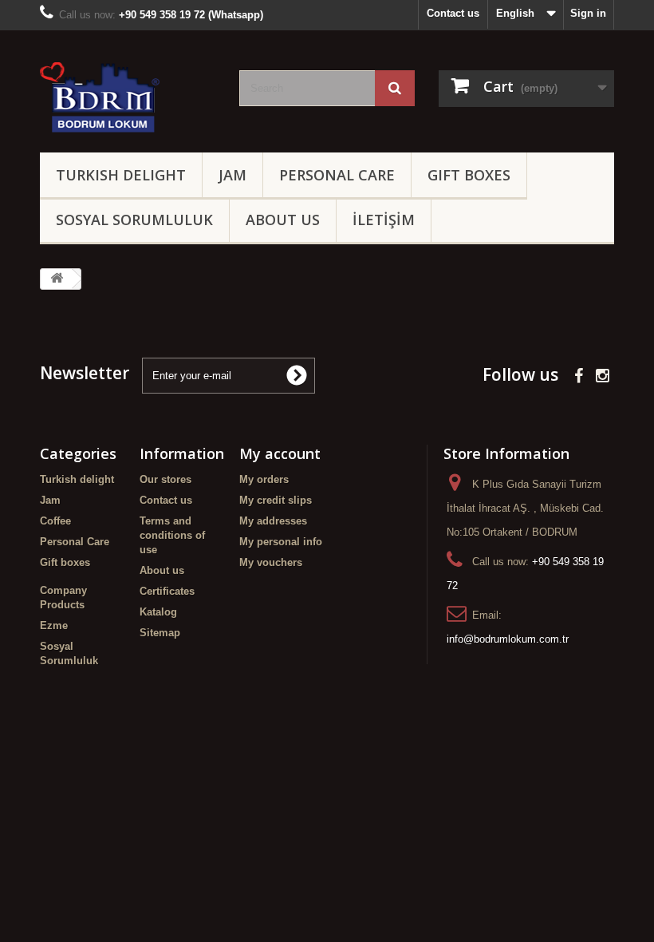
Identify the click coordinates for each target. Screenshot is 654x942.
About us (283, 219)
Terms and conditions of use (172, 535)
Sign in (588, 13)
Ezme (54, 625)
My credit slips (275, 500)
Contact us (453, 13)
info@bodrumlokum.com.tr (508, 639)
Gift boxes (468, 174)
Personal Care (337, 174)
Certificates (167, 591)
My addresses (273, 521)
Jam (232, 174)
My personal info (280, 542)
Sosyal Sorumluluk (134, 219)
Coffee (55, 521)
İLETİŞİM (384, 219)
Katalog (158, 612)
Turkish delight (121, 174)
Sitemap (160, 633)
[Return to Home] (56, 279)
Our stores (165, 479)
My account (280, 453)
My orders (264, 479)
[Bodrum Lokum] (127, 97)
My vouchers (270, 562)
